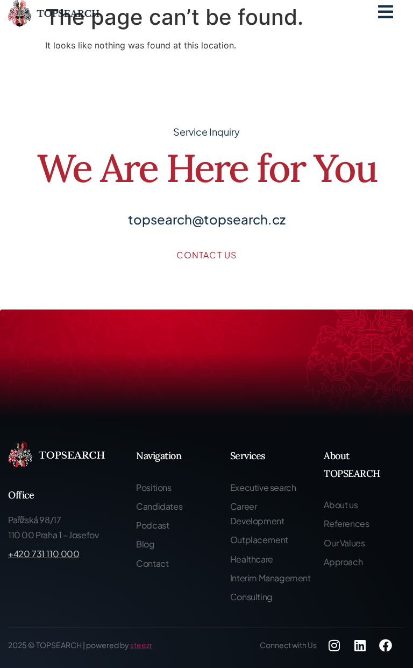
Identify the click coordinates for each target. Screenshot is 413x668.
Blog (145, 544)
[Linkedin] (359, 645)
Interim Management (270, 577)
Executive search (263, 487)
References (346, 523)
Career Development (257, 513)
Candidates (159, 506)
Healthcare (251, 559)
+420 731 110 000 (44, 553)
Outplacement (259, 539)
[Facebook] (385, 645)
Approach (343, 561)
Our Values (344, 543)
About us (341, 504)
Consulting (251, 596)
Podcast (152, 525)
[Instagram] (333, 645)
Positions (153, 487)
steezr (141, 645)
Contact (152, 563)
